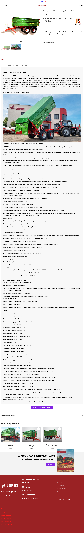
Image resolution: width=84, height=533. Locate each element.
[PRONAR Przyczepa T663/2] (31, 434)
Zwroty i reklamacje (6, 518)
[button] (3, 26)
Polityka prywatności (7, 524)
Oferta (55, 11)
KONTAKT (60, 491)
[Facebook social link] (2, 496)
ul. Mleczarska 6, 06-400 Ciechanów (31, 498)
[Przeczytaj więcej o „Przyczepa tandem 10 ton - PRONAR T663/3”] (59, 428)
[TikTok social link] (9, 496)
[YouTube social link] (6, 496)
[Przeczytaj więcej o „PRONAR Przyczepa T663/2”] (38, 428)
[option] (20, 41)
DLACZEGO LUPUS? (62, 488)
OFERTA (59, 482)
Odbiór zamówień (6, 515)
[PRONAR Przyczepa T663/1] (10, 434)
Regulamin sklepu (6, 509)
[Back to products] (46, 15)
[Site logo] (42, 6)
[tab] (4, 65)
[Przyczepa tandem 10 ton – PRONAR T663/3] (52, 434)
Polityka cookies (6, 521)
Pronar (10, 448)
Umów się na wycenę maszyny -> (42, 407)
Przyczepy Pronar (64, 11)
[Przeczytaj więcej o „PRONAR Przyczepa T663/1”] (17, 428)
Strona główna (47, 11)
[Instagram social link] (4, 496)
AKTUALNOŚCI (61, 494)
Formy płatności (5, 512)
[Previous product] (44, 15)
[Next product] (48, 15)
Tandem (73, 11)
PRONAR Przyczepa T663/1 (10, 445)
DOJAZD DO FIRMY (65, 499)
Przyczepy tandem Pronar (21, 92)
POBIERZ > (50, 464)
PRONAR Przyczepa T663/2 (31, 445)
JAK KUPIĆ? (60, 485)
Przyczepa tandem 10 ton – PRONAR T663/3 (52, 445)
